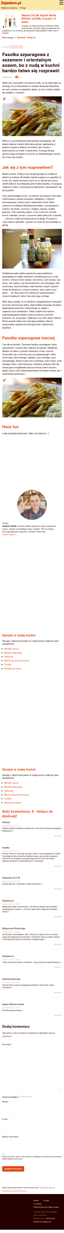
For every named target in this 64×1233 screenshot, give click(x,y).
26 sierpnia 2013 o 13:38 (11, 881)
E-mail (5, 1119)
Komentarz (7, 1044)
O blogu (22, 7)
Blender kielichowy (13, 652)
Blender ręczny (11, 648)
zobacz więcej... (9, 534)
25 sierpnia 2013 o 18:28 (11, 1008)
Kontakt (36, 1200)
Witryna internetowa (10, 1136)
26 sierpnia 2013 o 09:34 (11, 904)
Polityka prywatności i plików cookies (46, 1207)
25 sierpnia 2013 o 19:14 (11, 982)
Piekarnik (8, 656)
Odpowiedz (58, 835)
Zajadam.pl (8, 900)
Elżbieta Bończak (11, 979)
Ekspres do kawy (12, 668)
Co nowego (37, 1204)
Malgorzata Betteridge (13, 928)
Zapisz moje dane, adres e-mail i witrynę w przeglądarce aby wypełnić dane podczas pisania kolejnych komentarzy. (32, 1157)
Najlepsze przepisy (9, 7)
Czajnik (7, 664)
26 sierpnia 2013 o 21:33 (11, 851)
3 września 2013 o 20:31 (11, 826)
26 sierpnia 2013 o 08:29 (11, 932)
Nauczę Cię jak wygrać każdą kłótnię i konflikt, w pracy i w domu (39, 18)
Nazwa (5, 1101)
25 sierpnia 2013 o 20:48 (11, 959)
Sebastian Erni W (11, 877)
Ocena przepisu (10, 1096)
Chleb (19, 47)
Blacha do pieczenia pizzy (16, 660)
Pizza (13, 47)
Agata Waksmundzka (13, 1004)
